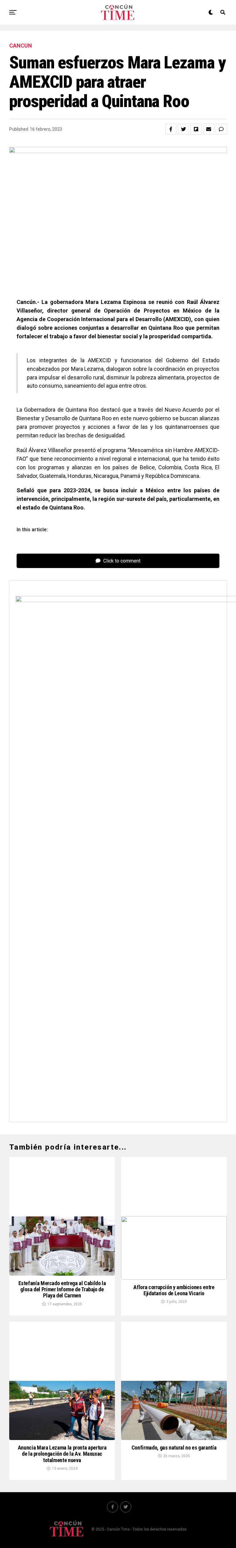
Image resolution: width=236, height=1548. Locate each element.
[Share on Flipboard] (196, 129)
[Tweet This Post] (183, 129)
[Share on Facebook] (170, 129)
